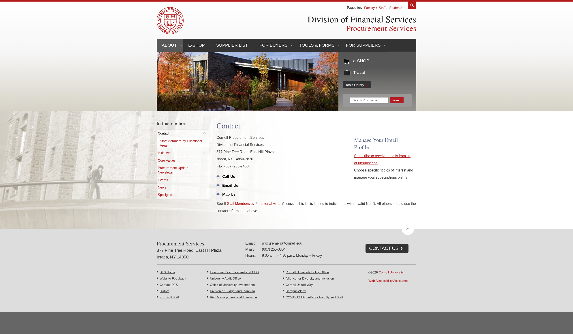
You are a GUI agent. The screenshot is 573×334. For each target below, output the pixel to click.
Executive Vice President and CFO (234, 272)
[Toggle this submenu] (204, 133)
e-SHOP (196, 45)
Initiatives (164, 153)
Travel (359, 72)
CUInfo (164, 291)
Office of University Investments (232, 284)
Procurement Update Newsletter (173, 170)
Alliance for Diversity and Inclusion (310, 278)
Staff (382, 8)
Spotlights (165, 195)
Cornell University (391, 272)
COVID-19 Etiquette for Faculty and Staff (314, 297)
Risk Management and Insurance (233, 297)
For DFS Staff (169, 297)
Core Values (167, 160)
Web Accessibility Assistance (388, 280)
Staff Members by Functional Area (181, 143)
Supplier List (232, 45)
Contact (163, 133)
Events (163, 180)
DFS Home (167, 272)
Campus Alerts (296, 291)
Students (395, 8)
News (162, 187)
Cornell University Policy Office (307, 272)
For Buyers (273, 45)
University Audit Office (225, 278)
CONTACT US (383, 248)
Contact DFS (169, 284)
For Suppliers (363, 45)
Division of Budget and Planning (232, 291)
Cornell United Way (299, 284)
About (169, 45)
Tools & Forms (317, 45)
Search (412, 5)
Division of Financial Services (362, 19)
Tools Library (355, 85)
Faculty (369, 8)
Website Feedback (173, 278)
